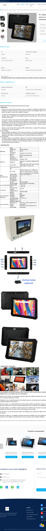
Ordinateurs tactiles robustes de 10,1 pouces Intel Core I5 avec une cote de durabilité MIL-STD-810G (27, 454)
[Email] (19, 488)
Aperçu (18, 4)
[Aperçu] (5, 5)
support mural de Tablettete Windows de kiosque (31, 420)
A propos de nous (32, 5)
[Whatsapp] (3, 488)
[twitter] (41, 509)
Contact (38, 4)
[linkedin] (41, 517)
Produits (22, 4)
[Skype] (8, 488)
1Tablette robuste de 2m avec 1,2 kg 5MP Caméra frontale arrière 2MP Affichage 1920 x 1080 (11, 454)
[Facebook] (41, 505)
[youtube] (41, 513)
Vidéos (27, 4)
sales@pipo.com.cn (6, 477)
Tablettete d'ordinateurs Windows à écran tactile (11, 420)
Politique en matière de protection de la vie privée (12, 529)
